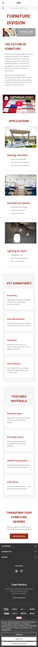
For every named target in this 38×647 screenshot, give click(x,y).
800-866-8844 (20, 598)
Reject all (19, 639)
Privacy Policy (6, 630)
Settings (19, 634)
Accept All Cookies (19, 643)
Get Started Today (19, 536)
